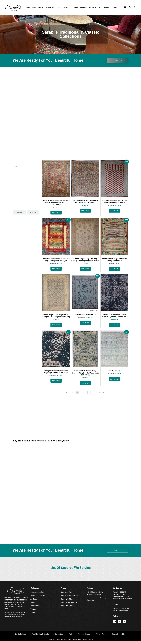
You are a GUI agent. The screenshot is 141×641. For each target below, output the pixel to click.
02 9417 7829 (124, 596)
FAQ (70, 634)
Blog (100, 7)
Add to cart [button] (56, 212)
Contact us (59, 634)
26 (100, 392)
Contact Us (118, 60)
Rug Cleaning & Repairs (40, 634)
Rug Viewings (63, 7)
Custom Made (51, 7)
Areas (91, 7)
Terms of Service (84, 634)
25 (96, 392)
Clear (33, 212)
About (106, 7)
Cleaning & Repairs (80, 7)
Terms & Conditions (119, 634)
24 (92, 392)
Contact (114, 7)
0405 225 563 (122, 592)
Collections (36, 7)
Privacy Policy (101, 634)
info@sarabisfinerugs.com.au (122, 598)
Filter (19, 212)
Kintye (91, 639)
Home (28, 7)
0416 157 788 (120, 594)
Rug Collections (20, 634)
